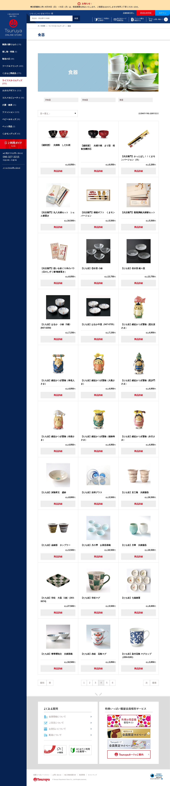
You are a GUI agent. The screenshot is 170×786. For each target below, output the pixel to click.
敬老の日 (8, 59)
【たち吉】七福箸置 (130, 598)
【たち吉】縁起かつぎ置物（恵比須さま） (138, 326)
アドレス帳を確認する (139, 19)
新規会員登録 (145, 13)
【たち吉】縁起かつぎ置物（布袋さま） (58, 438)
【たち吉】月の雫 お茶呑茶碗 (96, 545)
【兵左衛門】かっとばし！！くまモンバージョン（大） (138, 158)
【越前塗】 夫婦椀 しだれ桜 (55, 145)
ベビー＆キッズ (11, 119)
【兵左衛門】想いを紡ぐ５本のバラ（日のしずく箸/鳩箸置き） (58, 270)
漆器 (121, 100)
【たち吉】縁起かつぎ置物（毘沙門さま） (138, 382)
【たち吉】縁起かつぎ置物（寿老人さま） (58, 382)
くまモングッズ (11, 133)
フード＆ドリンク (12, 66)
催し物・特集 (9, 51)
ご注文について (56, 723)
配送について (55, 735)
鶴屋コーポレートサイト (41, 775)
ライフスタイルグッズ (56, 26)
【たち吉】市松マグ (90, 598)
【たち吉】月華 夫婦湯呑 (134, 545)
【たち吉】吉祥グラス (91, 492)
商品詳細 (58, 171)
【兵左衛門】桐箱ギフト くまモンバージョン (98, 214)
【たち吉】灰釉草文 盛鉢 (53, 492)
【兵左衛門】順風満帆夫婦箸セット (138, 212)
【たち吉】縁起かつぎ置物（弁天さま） (138, 438)
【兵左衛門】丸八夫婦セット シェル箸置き (58, 214)
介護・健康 (9, 105)
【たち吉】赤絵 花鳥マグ (93, 654)
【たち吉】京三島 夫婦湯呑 (135, 492)
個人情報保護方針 (70, 775)
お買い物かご (160, 20)
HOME (43, 26)
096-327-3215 (11, 156)
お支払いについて (57, 729)
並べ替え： (45, 113)
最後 (154, 683)
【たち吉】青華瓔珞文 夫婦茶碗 (57, 654)
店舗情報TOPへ (128, 13)
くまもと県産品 (11, 73)
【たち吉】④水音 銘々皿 (133, 268)
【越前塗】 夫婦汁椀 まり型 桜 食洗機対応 (98, 147)
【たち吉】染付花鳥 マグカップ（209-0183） (136, 655)
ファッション (10, 112)
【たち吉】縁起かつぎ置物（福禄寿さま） (98, 438)
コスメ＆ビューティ (13, 98)
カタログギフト (11, 90)
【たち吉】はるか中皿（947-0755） (98, 324)
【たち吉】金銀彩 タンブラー (55, 545)
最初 (42, 683)
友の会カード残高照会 (122, 19)
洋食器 (48, 100)
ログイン (162, 13)
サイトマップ (92, 775)
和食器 (85, 100)
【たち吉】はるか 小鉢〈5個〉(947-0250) (56, 326)
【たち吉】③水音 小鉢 (92, 268)
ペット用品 (8, 126)
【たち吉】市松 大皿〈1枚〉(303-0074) (57, 599)
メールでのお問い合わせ (11, 168)
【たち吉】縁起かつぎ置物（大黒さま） (98, 382)
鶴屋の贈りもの (11, 44)
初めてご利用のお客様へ (103, 19)
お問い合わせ (57, 775)
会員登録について (57, 716)
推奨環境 (82, 775)
